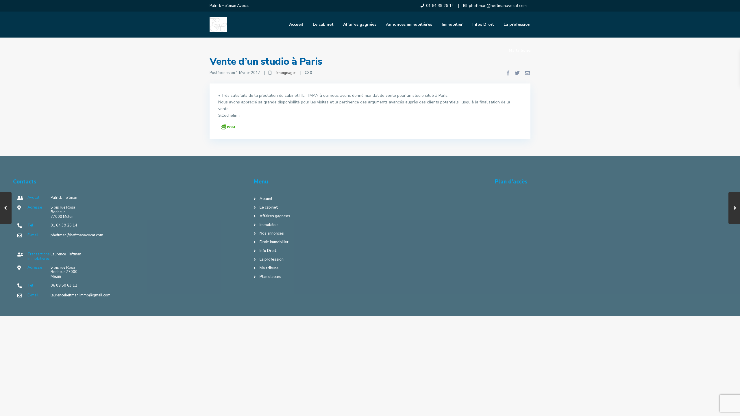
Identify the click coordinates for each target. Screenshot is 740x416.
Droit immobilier (274, 242)
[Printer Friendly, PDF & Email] (227, 126)
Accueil (296, 24)
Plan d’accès (270, 276)
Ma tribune (519, 50)
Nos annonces (272, 233)
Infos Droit (483, 24)
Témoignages (285, 72)
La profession (517, 24)
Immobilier (452, 24)
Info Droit (268, 250)
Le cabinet (323, 24)
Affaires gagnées (359, 24)
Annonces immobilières (409, 24)
